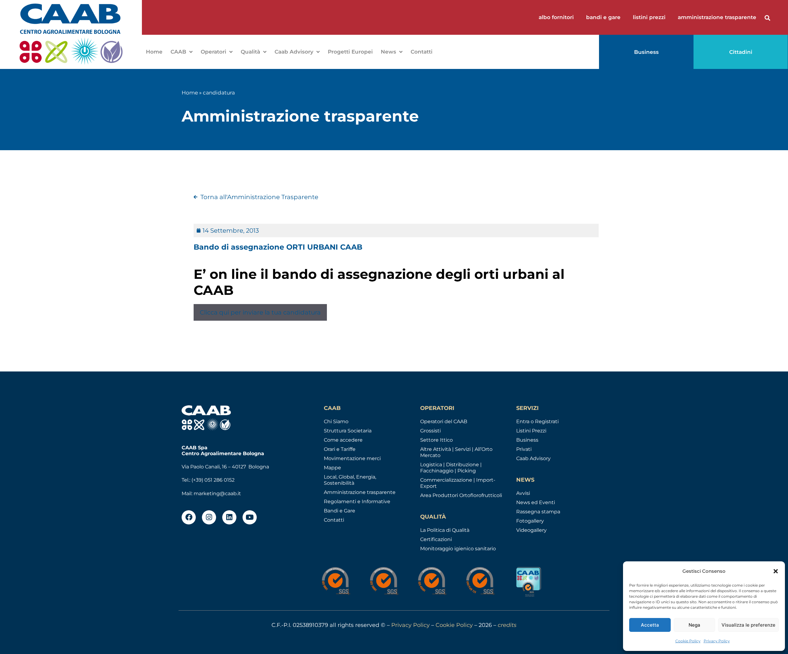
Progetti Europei (350, 52)
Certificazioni (436, 539)
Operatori (213, 52)
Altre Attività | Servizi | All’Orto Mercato (456, 452)
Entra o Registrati (537, 421)
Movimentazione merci (352, 458)
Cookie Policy (688, 641)
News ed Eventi (535, 502)
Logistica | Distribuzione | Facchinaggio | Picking (451, 468)
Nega (694, 625)
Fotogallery (530, 521)
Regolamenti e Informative (357, 501)
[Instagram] (209, 517)
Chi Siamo (336, 421)
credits (507, 625)
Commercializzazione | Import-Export (457, 483)
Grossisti (430, 431)
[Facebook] (189, 517)
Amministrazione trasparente (360, 492)
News (388, 52)
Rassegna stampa (538, 512)
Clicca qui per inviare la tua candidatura (260, 312)
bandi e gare (603, 17)
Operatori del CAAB (443, 421)
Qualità (250, 52)
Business (527, 440)
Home (154, 52)
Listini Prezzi (531, 431)
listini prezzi (649, 17)
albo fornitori (556, 17)
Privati (524, 449)
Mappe (332, 468)
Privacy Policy (717, 641)
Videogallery (531, 530)
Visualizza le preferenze (748, 625)
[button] (776, 571)
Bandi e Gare (339, 511)
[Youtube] (250, 517)
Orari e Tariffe (340, 449)
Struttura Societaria (348, 431)
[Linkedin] (229, 517)
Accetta (650, 625)
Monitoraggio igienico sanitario (458, 549)
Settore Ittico (436, 440)
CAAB (178, 52)
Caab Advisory (294, 52)
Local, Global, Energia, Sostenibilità (350, 480)
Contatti (421, 52)
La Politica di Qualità (444, 530)
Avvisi (523, 493)
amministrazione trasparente (717, 17)
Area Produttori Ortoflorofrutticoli (461, 495)
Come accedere (343, 440)
